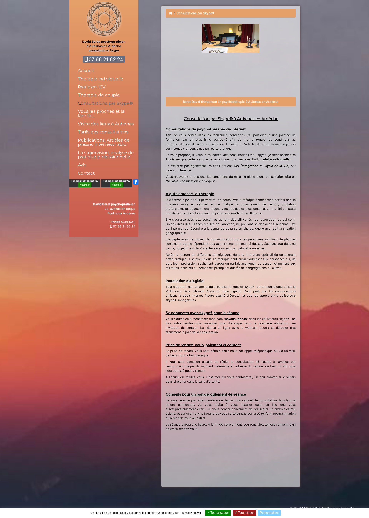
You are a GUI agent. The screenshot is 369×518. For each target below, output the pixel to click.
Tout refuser (245, 512)
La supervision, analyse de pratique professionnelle (106, 154)
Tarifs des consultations (103, 131)
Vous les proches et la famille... (101, 113)
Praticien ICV (92, 87)
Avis (82, 165)
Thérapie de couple (99, 95)
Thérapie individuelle (100, 78)
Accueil (86, 70)
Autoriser (85, 184)
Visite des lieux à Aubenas (106, 123)
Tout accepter (219, 512)
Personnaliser (269, 512)
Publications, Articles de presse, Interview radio (104, 142)
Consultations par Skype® (105, 103)
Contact (86, 173)
